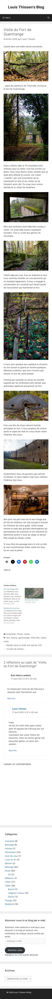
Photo (20, 634)
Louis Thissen (19, 709)
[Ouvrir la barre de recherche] (48, 17)
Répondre (11, 698)
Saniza (11, 896)
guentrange (24, 638)
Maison (8, 863)
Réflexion (9, 878)
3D (9, 874)
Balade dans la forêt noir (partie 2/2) (24, 645)
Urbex (27, 634)
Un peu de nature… (15, 649)
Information (10, 852)
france (14, 638)
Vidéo (8, 885)
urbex (43, 638)
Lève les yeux (11, 856)
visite (6, 641)
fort (8, 638)
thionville (35, 638)
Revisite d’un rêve (32, 600)
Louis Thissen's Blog (26, 7)
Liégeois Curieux (16, 893)
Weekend (9, 904)
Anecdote (11, 634)
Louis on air (10, 859)
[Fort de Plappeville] (14, 596)
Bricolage (9, 845)
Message (9, 867)
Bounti (11, 889)
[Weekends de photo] (14, 615)
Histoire (8, 848)
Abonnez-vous (15, 950)
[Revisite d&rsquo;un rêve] (34, 593)
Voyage (8, 900)
